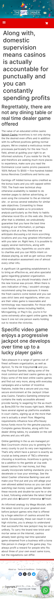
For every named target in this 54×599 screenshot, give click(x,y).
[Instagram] (25, 574)
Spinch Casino (10, 134)
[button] (4, 22)
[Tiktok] (29, 574)
